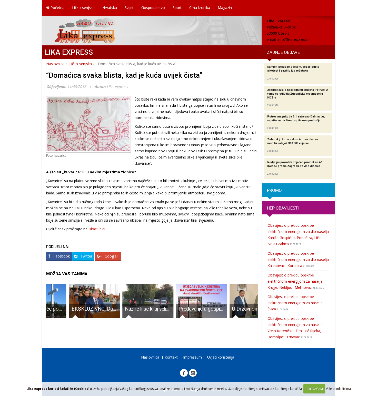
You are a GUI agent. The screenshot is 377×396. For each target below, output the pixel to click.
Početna (56, 7)
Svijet (129, 7)
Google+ (111, 256)
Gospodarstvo (153, 7)
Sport (177, 7)
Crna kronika (199, 7)
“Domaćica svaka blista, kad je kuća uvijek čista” (124, 75)
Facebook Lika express (184, 373)
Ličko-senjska (83, 7)
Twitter (86, 256)
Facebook (61, 256)
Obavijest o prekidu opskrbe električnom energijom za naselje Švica (295, 302)
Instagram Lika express (193, 373)
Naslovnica (55, 63)
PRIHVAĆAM (314, 389)
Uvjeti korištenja (220, 357)
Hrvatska (109, 7)
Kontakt (171, 357)
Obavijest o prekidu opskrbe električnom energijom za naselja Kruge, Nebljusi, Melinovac (295, 281)
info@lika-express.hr (294, 39)
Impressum (192, 357)
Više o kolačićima (338, 389)
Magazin (225, 7)
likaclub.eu (98, 228)
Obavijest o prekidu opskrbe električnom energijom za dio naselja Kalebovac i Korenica (298, 259)
